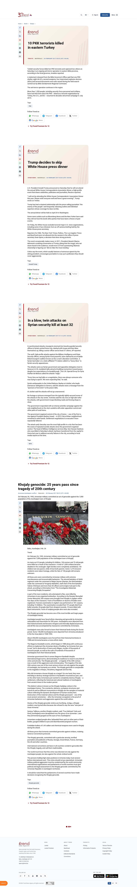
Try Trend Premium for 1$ (39, 126)
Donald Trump (33, 264)
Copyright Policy (107, 851)
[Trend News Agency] (24, 844)
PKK (30, 106)
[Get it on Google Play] (112, 876)
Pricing (85, 845)
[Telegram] (37, 876)
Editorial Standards (69, 854)
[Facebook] (24, 876)
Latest (46, 845)
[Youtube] (33, 876)
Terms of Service (107, 845)
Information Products (89, 848)
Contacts (66, 851)
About (65, 845)
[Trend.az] (25, 15)
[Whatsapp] (20, 876)
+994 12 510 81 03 (24, 861)
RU (116, 883)
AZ (113, 883)
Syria (30, 443)
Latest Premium (49, 848)
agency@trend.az (23, 863)
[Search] (81, 15)
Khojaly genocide (34, 783)
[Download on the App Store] (98, 876)
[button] (20, 27)
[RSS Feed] (45, 876)
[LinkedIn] (41, 876)
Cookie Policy (106, 854)
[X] (28, 876)
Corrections (67, 856)
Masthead (67, 848)
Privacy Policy (107, 848)
